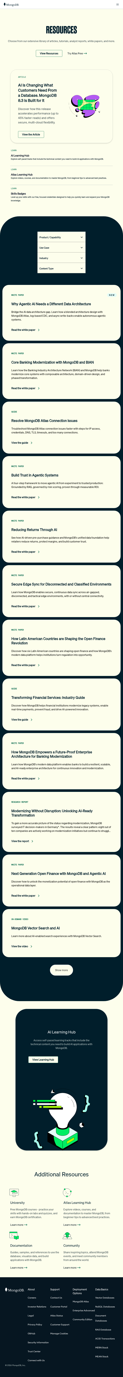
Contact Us (56, 1297)
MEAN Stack (101, 1356)
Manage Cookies (59, 1333)
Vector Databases (104, 1297)
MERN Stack (101, 1347)
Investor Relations (37, 1306)
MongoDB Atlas (81, 1301)
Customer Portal (58, 1306)
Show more (61, 970)
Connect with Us (36, 1360)
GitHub (31, 1333)
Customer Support (59, 1324)
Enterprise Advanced (84, 1310)
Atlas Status (56, 1315)
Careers (32, 1297)
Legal (31, 1315)
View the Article (31, 134)
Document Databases (101, 1318)
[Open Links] (117, 4)
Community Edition (82, 1319)
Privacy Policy (35, 1324)
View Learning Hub (43, 1060)
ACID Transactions (105, 1338)
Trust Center (34, 1351)
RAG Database (103, 1329)
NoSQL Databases (105, 1306)
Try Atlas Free (75, 53)
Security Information (38, 1342)
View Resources (49, 53)
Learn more (16, 1225)
